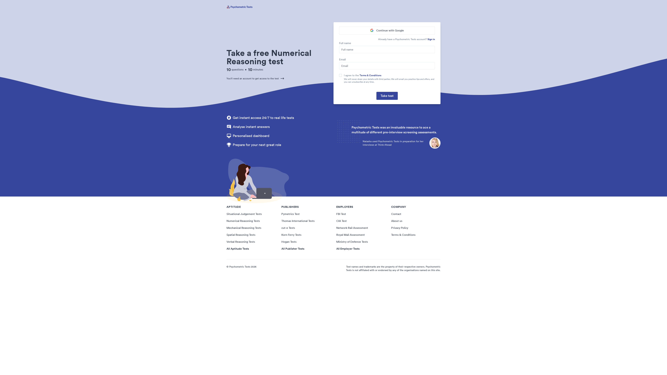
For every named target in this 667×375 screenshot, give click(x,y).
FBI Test (341, 214)
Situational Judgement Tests (244, 214)
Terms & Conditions (370, 75)
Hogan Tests (289, 241)
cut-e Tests (288, 228)
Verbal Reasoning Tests (241, 241)
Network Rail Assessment (352, 228)
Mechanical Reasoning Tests (244, 228)
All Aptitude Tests (238, 249)
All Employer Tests (348, 249)
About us (396, 221)
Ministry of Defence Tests (352, 241)
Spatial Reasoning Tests (241, 234)
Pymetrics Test (290, 214)
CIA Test (341, 221)
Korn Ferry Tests (291, 234)
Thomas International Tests (298, 221)
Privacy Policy (399, 228)
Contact (396, 214)
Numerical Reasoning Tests (243, 221)
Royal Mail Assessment (350, 234)
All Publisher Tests (292, 249)
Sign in (431, 39)
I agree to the (362, 75)
